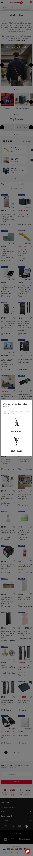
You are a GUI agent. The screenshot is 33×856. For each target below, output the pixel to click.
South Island (16, 451)
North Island (16, 432)
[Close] (30, 402)
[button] (27, 851)
